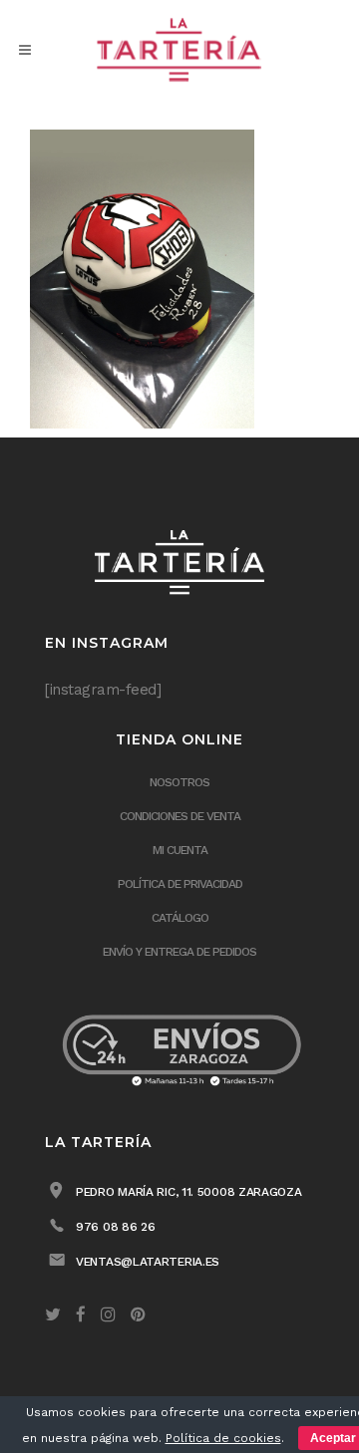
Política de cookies (223, 1438)
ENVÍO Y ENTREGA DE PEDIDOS (179, 952)
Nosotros (179, 782)
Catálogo (180, 918)
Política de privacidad (180, 884)
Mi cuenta (180, 850)
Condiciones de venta (180, 816)
